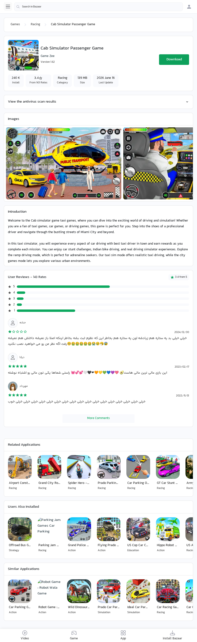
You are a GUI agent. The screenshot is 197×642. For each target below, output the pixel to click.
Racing (35, 24)
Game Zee (48, 56)
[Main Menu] (8, 6)
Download (174, 59)
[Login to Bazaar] (189, 6)
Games (15, 24)
